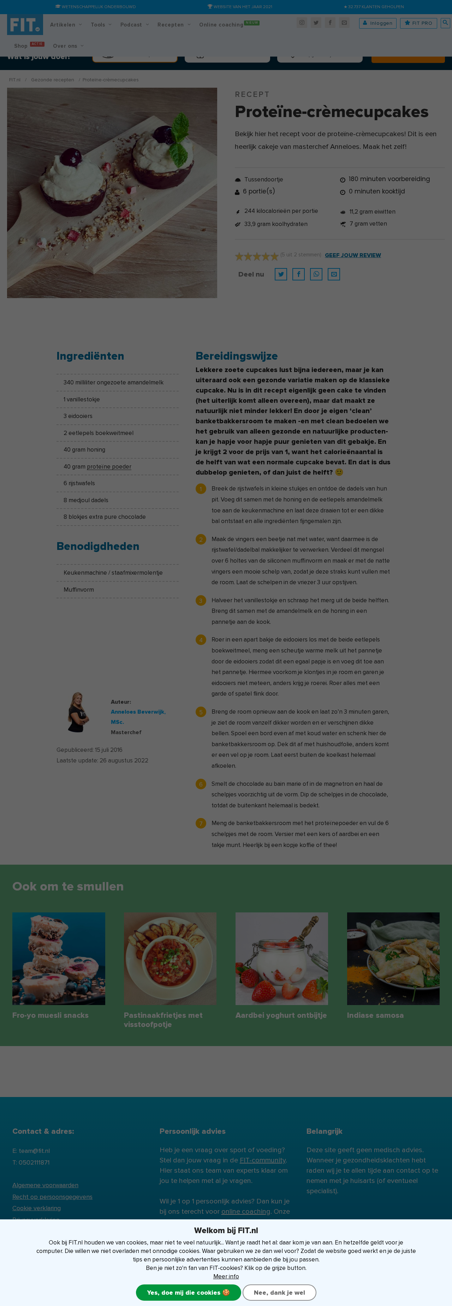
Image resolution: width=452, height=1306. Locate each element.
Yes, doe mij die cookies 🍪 (188, 1292)
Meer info (226, 1276)
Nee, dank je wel (279, 1292)
